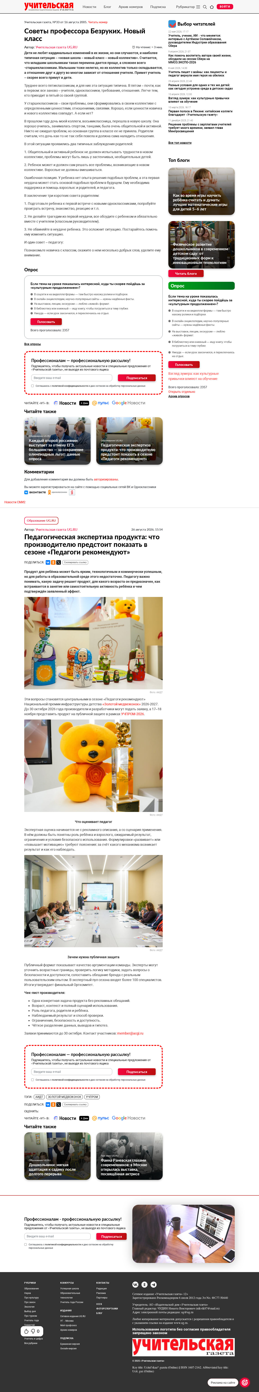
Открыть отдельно (181, 392)
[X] (58, 562)
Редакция (101, 1288)
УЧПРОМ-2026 (132, 714)
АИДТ (39, 1096)
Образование (31, 1288)
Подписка (158, 7)
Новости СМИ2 (14, 502)
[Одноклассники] (53, 562)
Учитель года (31, 1320)
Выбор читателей (196, 24)
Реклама (101, 1293)
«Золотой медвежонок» (121, 704)
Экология (29, 1306)
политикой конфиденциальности (70, 386)
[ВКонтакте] (48, 562)
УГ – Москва (67, 1321)
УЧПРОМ (92, 1096)
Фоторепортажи (107, 1308)
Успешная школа (69, 1288)
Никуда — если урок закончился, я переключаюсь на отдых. (71, 313)
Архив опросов (179, 396)
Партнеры (101, 1297)
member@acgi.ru (130, 1033)
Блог (107, 7)
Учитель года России (71, 1302)
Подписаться (136, 378)
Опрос (177, 285)
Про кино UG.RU (110, 1155)
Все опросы (32, 344)
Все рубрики (30, 1343)
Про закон (29, 1302)
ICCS (99, 1304)
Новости (89, 7)
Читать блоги (186, 273)
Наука (27, 1293)
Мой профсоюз (68, 1325)
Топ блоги (179, 160)
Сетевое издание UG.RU (73, 1316)
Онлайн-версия (68, 1348)
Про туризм (30, 1316)
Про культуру (31, 1297)
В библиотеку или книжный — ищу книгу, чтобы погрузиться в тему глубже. (81, 308)
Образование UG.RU (40, 436)
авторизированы (106, 479)
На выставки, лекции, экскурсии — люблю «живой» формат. (72, 303)
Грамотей (29, 1325)
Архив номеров (131, 7)
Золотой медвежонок (64, 1096)
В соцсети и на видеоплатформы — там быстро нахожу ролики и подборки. (81, 294)
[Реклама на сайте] (245, 1382)
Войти (225, 6)
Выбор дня (30, 1311)
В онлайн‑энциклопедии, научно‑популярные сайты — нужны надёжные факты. (84, 299)
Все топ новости (180, 143)
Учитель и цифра (33, 1338)
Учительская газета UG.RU (56, 47)
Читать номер (98, 22)
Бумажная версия (70, 1344)
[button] (35, 492)
